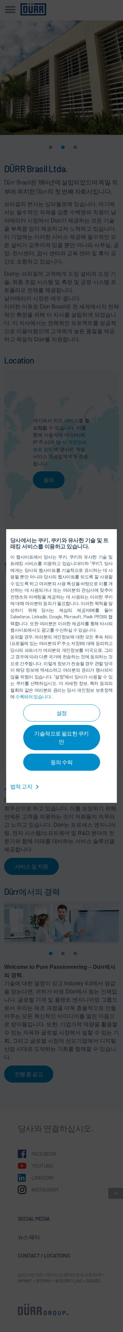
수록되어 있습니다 (33, 696)
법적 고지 (21, 786)
